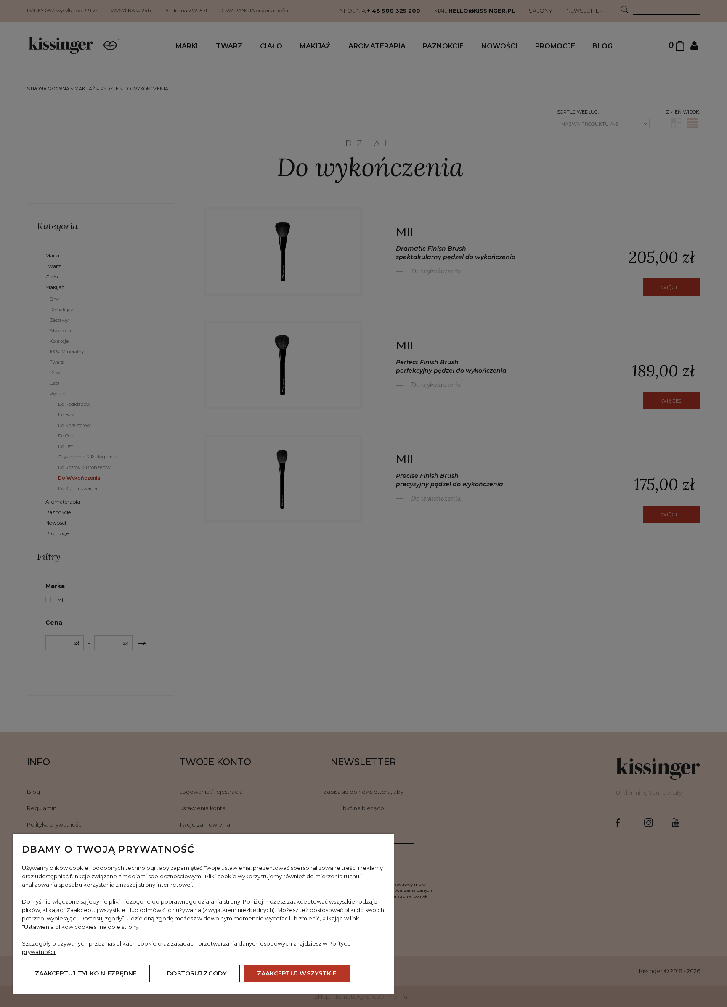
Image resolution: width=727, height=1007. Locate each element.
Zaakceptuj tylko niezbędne (86, 973)
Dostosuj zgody (196, 973)
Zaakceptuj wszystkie (297, 973)
